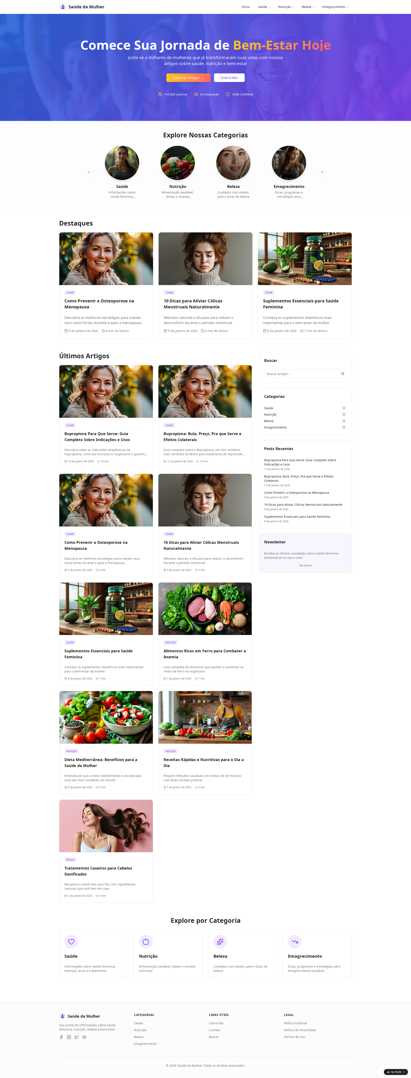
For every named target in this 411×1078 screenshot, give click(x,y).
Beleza (306, 7)
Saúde (262, 7)
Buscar (214, 1037)
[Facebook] (61, 1037)
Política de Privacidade (300, 1030)
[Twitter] (76, 1037)
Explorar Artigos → (188, 77)
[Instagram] (69, 1037)
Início (246, 7)
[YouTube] (84, 1037)
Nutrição (284, 7)
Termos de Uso (294, 1037)
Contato (214, 1030)
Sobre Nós (229, 77)
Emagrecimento (333, 7)
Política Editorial (295, 1023)
